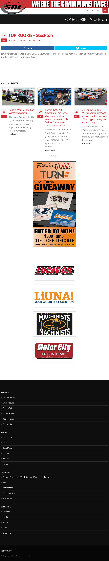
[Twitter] (92, 10)
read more (13, 134)
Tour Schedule (9, 397)
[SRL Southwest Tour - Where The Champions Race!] (13, 7)
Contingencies (9, 493)
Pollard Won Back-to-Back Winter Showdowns (22, 111)
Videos (6, 458)
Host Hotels (8, 498)
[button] (51, 156)
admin (16, 40)
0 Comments (37, 40)
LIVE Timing (7, 437)
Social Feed (7, 448)
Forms (5, 482)
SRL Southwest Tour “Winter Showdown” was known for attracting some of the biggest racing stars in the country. (95, 116)
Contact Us (7, 424)
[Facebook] (87, 10)
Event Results (8, 403)
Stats (5, 527)
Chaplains (7, 533)
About (5, 522)
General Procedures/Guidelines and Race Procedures (26, 477)
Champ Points (8, 408)
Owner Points (8, 413)
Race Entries (8, 488)
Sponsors (7, 511)
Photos (6, 453)
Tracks (5, 517)
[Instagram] (98, 10)
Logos (5, 464)
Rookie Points (8, 419)
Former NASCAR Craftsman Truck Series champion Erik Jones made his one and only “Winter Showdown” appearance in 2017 (57, 117)
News (25, 40)
